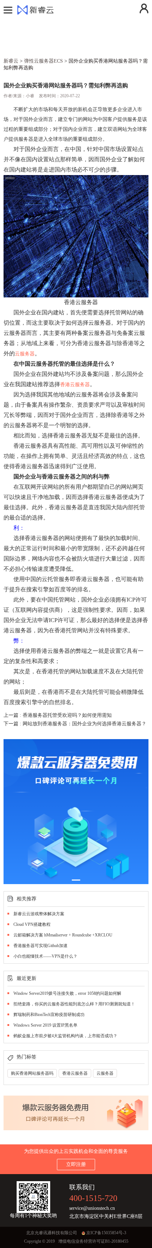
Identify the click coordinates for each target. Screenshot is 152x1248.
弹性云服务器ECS (43, 61)
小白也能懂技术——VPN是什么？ (45, 956)
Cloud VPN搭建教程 (32, 924)
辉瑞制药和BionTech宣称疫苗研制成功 (48, 1014)
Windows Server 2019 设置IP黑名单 (45, 1025)
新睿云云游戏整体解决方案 (38, 913)
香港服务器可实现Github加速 (40, 945)
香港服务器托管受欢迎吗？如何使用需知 (67, 715)
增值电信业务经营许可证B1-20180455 (93, 1241)
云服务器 (25, 353)
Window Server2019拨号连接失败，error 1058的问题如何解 (67, 993)
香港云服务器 (75, 384)
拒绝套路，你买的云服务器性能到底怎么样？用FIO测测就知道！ (74, 1004)
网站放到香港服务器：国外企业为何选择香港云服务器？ (84, 723)
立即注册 (76, 1164)
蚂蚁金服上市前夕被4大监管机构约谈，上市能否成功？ (65, 1035)
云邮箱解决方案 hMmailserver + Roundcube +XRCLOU (62, 935)
